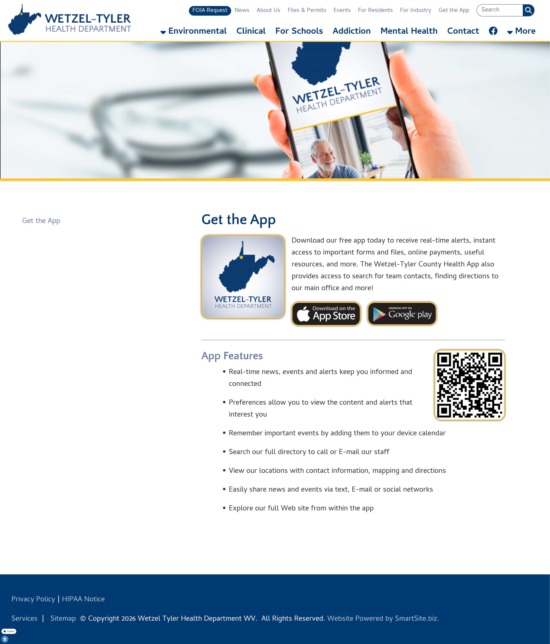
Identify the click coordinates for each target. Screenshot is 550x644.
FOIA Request (209, 11)
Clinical (251, 32)
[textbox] (500, 10)
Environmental (196, 32)
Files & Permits (307, 11)
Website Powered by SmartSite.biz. (383, 619)
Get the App (454, 11)
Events (342, 11)
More (524, 32)
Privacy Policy (33, 600)
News (242, 11)
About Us (268, 11)
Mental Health (409, 32)
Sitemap (63, 619)
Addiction (352, 32)
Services (24, 619)
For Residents (375, 11)
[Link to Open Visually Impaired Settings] (4, 639)
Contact (463, 32)
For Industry (415, 11)
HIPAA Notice (83, 600)
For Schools (299, 32)
